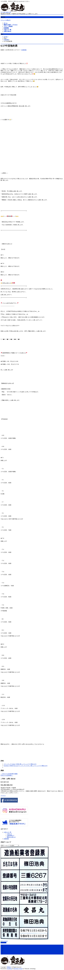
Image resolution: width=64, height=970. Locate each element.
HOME (5, 36)
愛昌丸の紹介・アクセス (10, 947)
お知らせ (9, 833)
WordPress (9, 968)
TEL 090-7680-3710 (6, 785)
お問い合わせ (7, 953)
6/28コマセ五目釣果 (7, 775)
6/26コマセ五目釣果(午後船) (9, 773)
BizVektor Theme (18, 968)
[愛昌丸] (13, 11)
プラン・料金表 (8, 948)
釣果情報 (6, 39)
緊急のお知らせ (11, 837)
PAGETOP (3, 942)
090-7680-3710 (7, 12)
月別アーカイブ (5, 845)
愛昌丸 (9, 967)
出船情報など (10, 835)
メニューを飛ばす (6, 20)
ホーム (5, 945)
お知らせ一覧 (7, 832)
